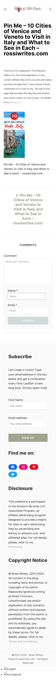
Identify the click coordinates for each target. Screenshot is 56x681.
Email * (12, 305)
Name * (13, 290)
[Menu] (5, 9)
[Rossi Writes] (28, 9)
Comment (10, 255)
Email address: (17, 417)
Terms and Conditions (22, 641)
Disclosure (15, 102)
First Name (15, 400)
